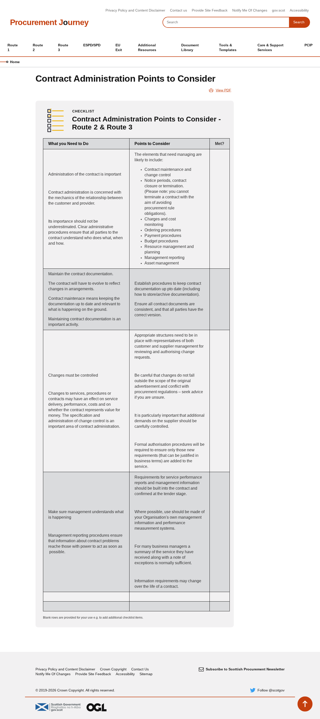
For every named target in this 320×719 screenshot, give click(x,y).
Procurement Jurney (49, 22)
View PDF (223, 90)
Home (15, 62)
